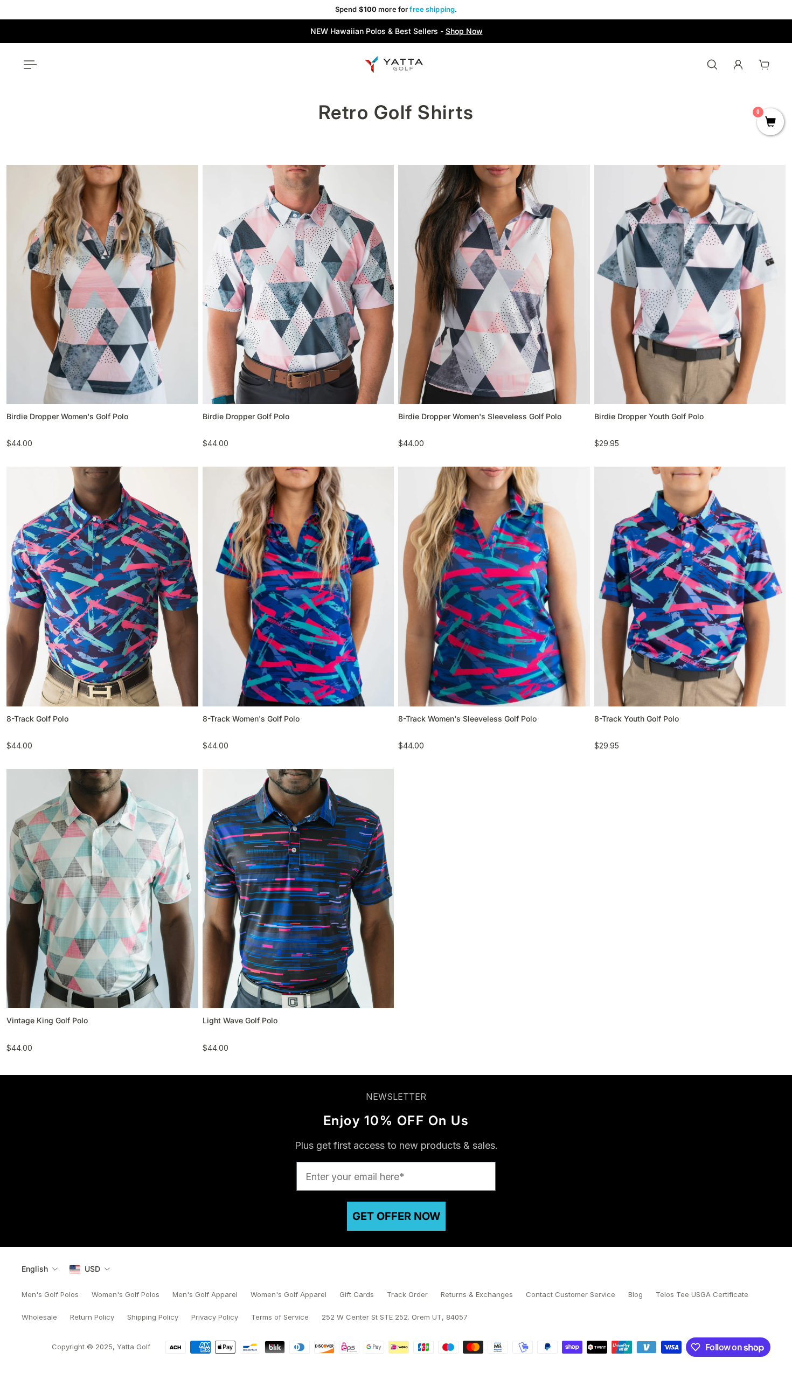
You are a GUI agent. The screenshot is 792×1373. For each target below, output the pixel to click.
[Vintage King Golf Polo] (102, 888)
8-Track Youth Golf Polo (636, 718)
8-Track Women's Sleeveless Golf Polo (467, 718)
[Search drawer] (712, 65)
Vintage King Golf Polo (47, 1020)
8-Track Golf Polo (37, 718)
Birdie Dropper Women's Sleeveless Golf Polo (479, 416)
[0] (770, 122)
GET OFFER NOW (396, 1216)
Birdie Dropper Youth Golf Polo (649, 416)
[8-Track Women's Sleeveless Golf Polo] (494, 586)
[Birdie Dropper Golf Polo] (298, 284)
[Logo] (393, 64)
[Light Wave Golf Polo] (298, 888)
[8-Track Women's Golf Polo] (298, 586)
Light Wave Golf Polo (240, 1020)
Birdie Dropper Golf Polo (246, 416)
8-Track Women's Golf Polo (251, 718)
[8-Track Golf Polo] (102, 586)
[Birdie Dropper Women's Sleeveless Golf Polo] (494, 284)
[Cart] (764, 65)
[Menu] (28, 65)
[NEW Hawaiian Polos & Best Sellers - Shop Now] (396, 31)
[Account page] (738, 65)
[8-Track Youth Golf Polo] (690, 586)
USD (92, 1268)
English (35, 1268)
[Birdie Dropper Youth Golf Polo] (690, 284)
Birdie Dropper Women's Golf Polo (67, 416)
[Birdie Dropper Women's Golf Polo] (102, 284)
